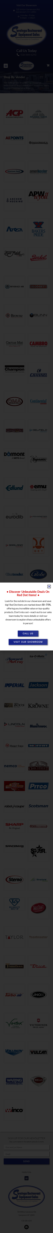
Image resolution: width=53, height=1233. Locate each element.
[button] (49, 586)
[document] (26, 616)
